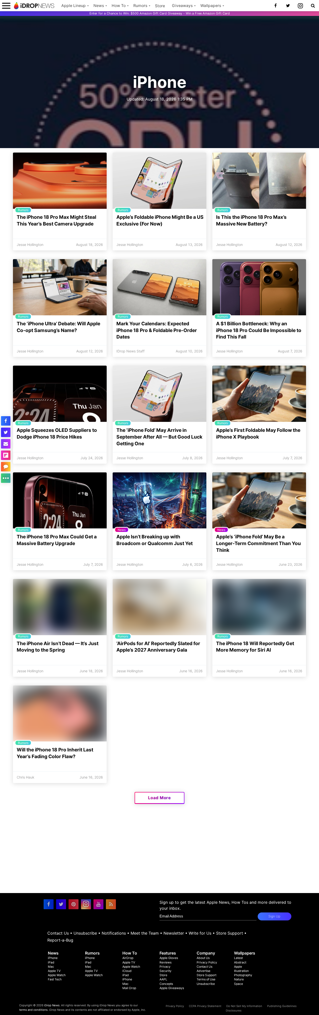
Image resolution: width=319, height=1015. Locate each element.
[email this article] (5, 444)
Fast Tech (55, 979)
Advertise (203, 971)
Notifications (114, 933)
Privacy (165, 966)
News (98, 5)
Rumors (140, 5)
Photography (243, 975)
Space (238, 984)
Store (160, 5)
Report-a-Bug (60, 940)
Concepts (166, 984)
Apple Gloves (169, 958)
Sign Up (274, 916)
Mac (51, 966)
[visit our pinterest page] (74, 904)
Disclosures (233, 1010)
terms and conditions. (33, 1010)
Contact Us (58, 933)
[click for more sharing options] (5, 478)
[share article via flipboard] (5, 455)
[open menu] (6, 5)
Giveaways (182, 5)
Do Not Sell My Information (244, 1006)
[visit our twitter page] (61, 904)
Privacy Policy (207, 962)
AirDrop (127, 958)
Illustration (241, 971)
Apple (238, 966)
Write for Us (200, 933)
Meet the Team (145, 933)
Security (165, 971)
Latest (238, 958)
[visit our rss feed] (111, 904)
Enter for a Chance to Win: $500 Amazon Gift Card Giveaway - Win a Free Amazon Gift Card (159, 13)
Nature (239, 979)
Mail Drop (129, 988)
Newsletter (173, 933)
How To (119, 5)
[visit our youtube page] (98, 904)
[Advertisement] (159, 858)
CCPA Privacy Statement (205, 1006)
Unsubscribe (85, 933)
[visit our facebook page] (49, 904)
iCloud (127, 971)
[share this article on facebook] (5, 421)
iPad (51, 962)
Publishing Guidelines (282, 1006)
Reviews (165, 962)
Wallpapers (210, 5)
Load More (159, 797)
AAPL (163, 979)
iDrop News (52, 1005)
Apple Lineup (73, 5)
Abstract (240, 962)
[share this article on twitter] (5, 432)
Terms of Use (206, 979)
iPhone (53, 958)
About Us (203, 958)
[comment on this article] (5, 466)
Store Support (229, 933)
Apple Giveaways (172, 988)
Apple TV (54, 971)
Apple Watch (57, 975)
